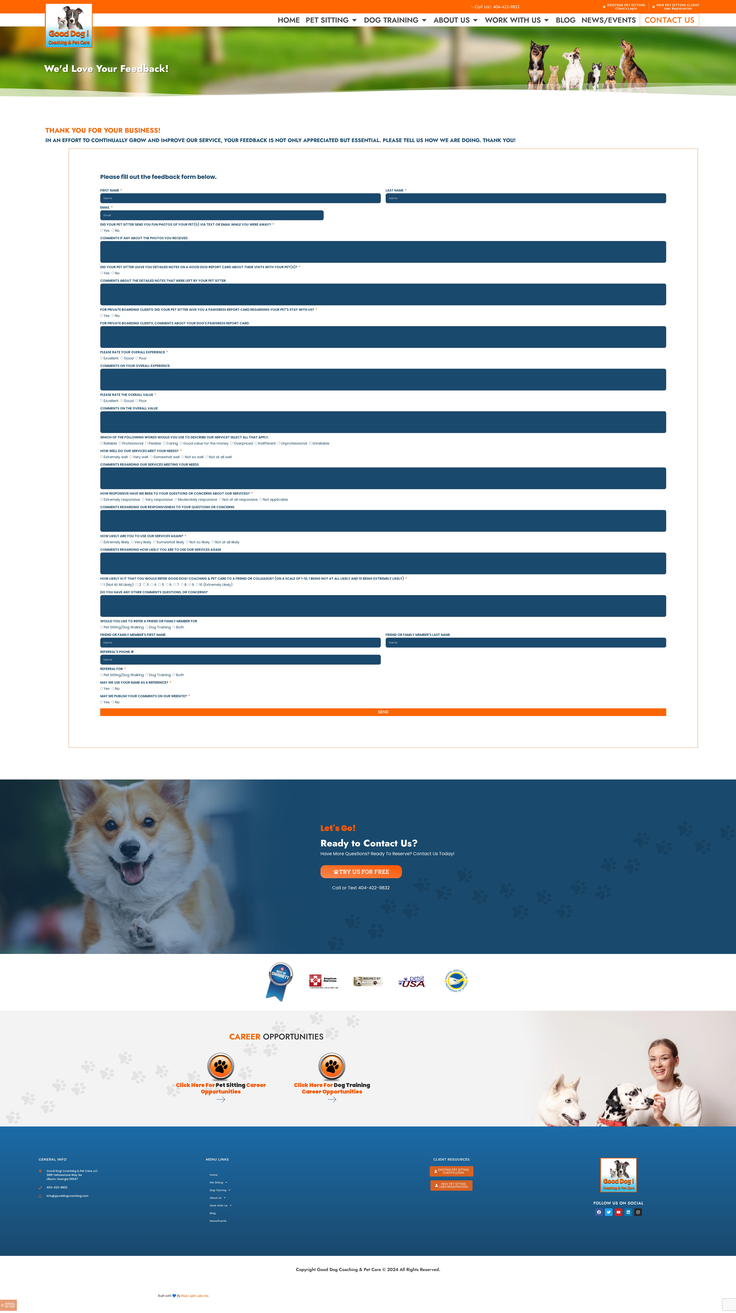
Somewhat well (167, 457)
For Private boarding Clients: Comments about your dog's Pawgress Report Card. (175, 324)
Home (289, 20)
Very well (140, 457)
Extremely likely (116, 542)
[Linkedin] (628, 1212)
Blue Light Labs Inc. (195, 1296)
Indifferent (267, 443)
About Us (452, 20)
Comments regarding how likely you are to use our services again (160, 550)
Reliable (110, 443)
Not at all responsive (240, 499)
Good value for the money (205, 443)
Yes (107, 230)
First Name (110, 191)
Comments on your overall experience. (135, 366)
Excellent (111, 358)
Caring (172, 443)
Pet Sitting (327, 20)
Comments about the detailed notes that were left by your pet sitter (163, 281)
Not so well (194, 457)
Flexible (155, 443)
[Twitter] (609, 1212)
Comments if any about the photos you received (144, 238)
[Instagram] (638, 1212)
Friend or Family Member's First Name (133, 635)
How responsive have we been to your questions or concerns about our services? (175, 494)
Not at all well (220, 457)
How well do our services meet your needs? (139, 451)
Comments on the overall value (129, 409)
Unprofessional (294, 443)
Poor (143, 358)
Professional (132, 443)
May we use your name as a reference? (134, 683)
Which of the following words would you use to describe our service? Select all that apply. (184, 438)
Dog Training (391, 20)
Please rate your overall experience (133, 352)
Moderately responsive (197, 499)
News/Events (609, 20)
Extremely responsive (122, 499)
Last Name (395, 191)
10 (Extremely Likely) (216, 584)
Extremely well (116, 457)
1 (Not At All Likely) (119, 584)
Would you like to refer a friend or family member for (148, 621)
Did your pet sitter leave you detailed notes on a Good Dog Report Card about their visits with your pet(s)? (199, 267)
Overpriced (243, 443)
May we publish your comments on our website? (144, 696)
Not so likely (200, 542)
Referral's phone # (117, 652)
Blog (566, 20)
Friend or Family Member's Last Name (418, 635)
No (117, 230)
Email (105, 208)
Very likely (143, 542)
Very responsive (159, 499)
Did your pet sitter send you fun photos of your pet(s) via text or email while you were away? (186, 225)
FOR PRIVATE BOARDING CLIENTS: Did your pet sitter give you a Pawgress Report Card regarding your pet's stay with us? (207, 310)
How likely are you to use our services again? (142, 536)
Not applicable (275, 499)
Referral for (112, 669)
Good (129, 358)
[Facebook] (599, 1212)
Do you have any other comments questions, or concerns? (154, 592)
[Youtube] (618, 1212)
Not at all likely (227, 542)
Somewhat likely (170, 542)
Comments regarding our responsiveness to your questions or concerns (167, 507)
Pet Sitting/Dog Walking (124, 627)
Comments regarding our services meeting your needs (149, 465)
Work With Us (513, 20)
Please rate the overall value (127, 395)
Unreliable (320, 443)
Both (180, 627)
